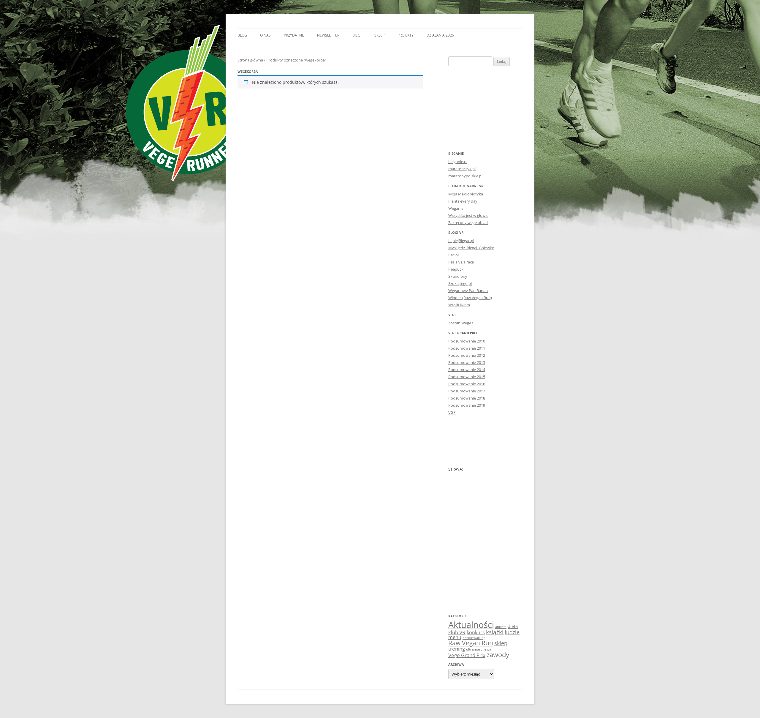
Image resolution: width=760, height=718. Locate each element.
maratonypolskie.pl (465, 176)
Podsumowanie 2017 (466, 391)
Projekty (406, 35)
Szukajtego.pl (460, 283)
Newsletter (328, 35)
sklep (500, 643)
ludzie (512, 632)
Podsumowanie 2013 (466, 362)
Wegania (455, 208)
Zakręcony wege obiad (468, 222)
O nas (265, 35)
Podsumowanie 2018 (466, 398)
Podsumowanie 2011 (466, 348)
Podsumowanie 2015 (466, 376)
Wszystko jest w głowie (468, 215)
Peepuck (455, 269)
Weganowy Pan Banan (468, 290)
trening (456, 648)
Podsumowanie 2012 (466, 355)
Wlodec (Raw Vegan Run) (470, 297)
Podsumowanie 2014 (466, 369)
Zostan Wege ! (460, 323)
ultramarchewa (478, 649)
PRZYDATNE (294, 35)
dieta (513, 626)
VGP (452, 412)
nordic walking (474, 638)
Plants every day (462, 201)
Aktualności (471, 625)
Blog (242, 35)
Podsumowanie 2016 (466, 383)
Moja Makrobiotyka (465, 194)
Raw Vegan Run (470, 642)
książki (495, 632)
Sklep (379, 35)
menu (454, 637)
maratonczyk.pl (462, 168)
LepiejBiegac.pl (461, 240)
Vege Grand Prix (466, 655)
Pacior (453, 255)
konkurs (476, 632)
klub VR (457, 632)
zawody (498, 654)
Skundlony (457, 276)
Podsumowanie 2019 (466, 405)
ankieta (500, 627)
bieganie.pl (457, 161)
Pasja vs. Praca (461, 262)
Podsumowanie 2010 (466, 341)
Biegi (356, 35)
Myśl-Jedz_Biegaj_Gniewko (471, 247)
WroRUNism (459, 304)
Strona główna (250, 60)
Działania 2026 (440, 35)
